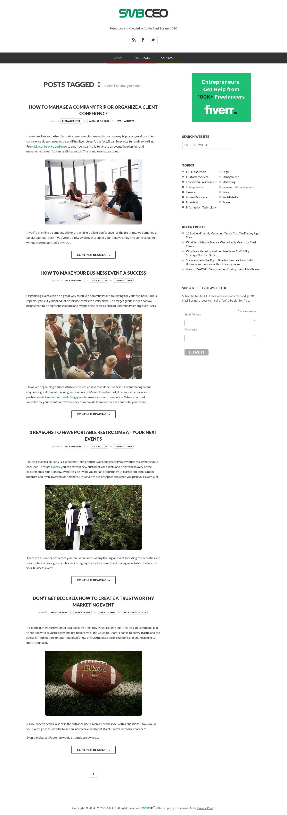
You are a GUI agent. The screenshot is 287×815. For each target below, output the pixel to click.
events (55, 467)
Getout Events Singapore (67, 397)
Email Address (219, 314)
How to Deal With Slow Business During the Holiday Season (223, 269)
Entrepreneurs (195, 187)
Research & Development (238, 187)
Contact (168, 57)
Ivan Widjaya (126, 120)
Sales (226, 192)
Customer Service (197, 177)
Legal (226, 172)
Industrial (192, 202)
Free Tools (142, 57)
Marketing (82, 612)
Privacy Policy (205, 808)
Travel (226, 202)
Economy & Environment (201, 182)
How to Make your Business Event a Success (93, 273)
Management (71, 120)
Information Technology (201, 207)
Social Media (230, 197)
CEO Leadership (196, 172)
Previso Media (187, 808)
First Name (219, 329)
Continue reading (93, 255)
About (118, 57)
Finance (191, 192)
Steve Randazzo (134, 612)
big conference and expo (50, 146)
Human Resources (197, 197)
